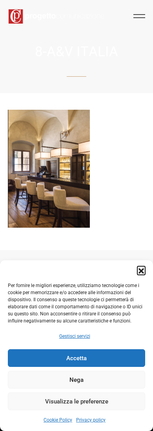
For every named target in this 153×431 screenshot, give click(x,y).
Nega (76, 379)
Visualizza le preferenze (76, 401)
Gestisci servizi (74, 336)
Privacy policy (91, 420)
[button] (141, 270)
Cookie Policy (58, 420)
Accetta (76, 358)
